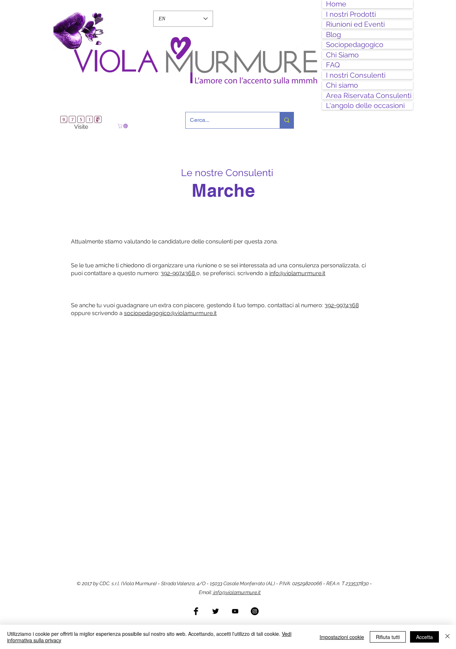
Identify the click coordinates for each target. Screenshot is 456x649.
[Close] (447, 636)
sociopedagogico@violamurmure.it (170, 313)
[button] (123, 126)
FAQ (333, 65)
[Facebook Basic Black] (196, 611)
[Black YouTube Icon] (235, 611)
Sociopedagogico (354, 44)
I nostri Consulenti (355, 75)
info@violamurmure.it (236, 592)
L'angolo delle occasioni (365, 105)
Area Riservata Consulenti (368, 95)
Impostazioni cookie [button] (342, 636)
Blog (333, 34)
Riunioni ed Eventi (355, 24)
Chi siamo (342, 85)
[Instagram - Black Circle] (255, 611)
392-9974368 (178, 273)
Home (336, 4)
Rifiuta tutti (388, 636)
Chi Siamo (342, 55)
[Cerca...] (287, 120)
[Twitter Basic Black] (215, 611)
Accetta (424, 636)
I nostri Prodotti (351, 14)
